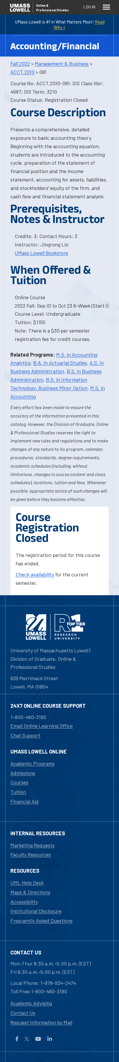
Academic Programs (32, 763)
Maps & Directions (30, 892)
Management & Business (62, 63)
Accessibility (24, 901)
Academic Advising (31, 1003)
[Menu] (106, 7)
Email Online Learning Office (41, 725)
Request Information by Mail (41, 1022)
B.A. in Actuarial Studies (60, 363)
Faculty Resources (30, 854)
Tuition (18, 792)
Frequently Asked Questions (41, 920)
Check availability (35, 574)
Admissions (22, 773)
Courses (19, 782)
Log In (89, 6)
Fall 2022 (20, 63)
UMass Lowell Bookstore (41, 253)
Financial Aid (24, 801)
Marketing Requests (32, 845)
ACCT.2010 (22, 72)
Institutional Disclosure (36, 911)
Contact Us (22, 1013)
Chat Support (25, 735)
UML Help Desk (27, 882)
